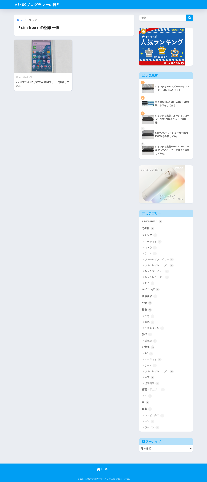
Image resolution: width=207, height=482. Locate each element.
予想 (149, 316)
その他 (148, 228)
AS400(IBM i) (151, 221)
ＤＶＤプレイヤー (156, 271)
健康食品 (148, 296)
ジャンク (149, 235)
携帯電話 (151, 383)
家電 (149, 377)
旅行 (146, 334)
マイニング (150, 289)
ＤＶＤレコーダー (156, 277)
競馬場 (150, 340)
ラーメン (151, 427)
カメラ (150, 247)
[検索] (189, 18)
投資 (146, 309)
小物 (146, 302)
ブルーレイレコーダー (159, 265)
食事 (146, 408)
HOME (105, 469)
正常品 (148, 347)
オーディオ (152, 241)
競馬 (149, 322)
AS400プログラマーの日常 (37, 4)
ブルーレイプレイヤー (158, 259)
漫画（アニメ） (153, 389)
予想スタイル (153, 328)
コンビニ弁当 (153, 415)
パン (149, 421)
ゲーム (150, 253)
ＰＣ (149, 283)
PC (148, 353)
